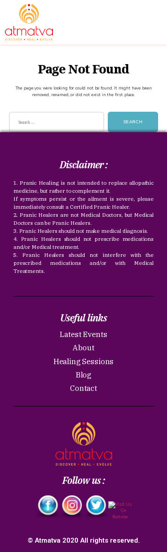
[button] (149, 12)
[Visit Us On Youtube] (120, 513)
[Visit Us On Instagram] (72, 506)
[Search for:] (54, 124)
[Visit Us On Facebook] (48, 506)
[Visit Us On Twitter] (96, 506)
